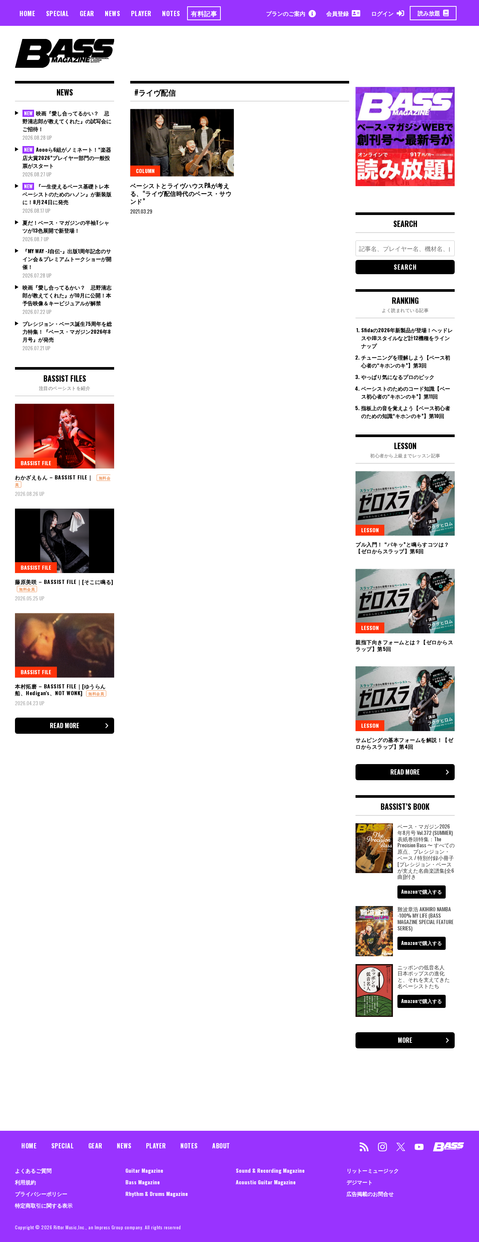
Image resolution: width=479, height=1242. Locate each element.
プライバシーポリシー (41, 1193)
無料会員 (27, 589)
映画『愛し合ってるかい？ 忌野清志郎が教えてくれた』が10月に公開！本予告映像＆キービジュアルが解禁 (67, 295)
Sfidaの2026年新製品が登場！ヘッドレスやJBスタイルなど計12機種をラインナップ (407, 337)
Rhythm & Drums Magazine (156, 1193)
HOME (27, 13)
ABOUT (221, 1145)
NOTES (171, 13)
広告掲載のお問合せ (370, 1193)
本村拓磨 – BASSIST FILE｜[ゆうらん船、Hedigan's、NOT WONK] (60, 689)
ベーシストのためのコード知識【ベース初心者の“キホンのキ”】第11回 (405, 392)
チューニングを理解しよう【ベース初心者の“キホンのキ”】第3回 (405, 361)
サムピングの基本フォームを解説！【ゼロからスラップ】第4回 (404, 743)
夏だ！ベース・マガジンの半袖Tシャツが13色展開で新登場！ (65, 226)
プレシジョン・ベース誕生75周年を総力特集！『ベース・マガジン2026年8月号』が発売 (67, 331)
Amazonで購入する (421, 891)
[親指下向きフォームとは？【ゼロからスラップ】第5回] (405, 601)
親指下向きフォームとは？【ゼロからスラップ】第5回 (404, 645)
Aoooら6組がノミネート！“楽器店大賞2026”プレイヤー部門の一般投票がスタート (66, 157)
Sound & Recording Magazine (270, 1170)
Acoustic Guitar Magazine (266, 1182)
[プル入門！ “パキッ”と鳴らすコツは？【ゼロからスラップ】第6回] (405, 503)
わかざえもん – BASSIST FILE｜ (54, 477)
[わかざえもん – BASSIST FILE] (64, 436)
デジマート (360, 1182)
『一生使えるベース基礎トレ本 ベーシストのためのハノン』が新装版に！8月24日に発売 (67, 194)
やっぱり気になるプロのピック (397, 377)
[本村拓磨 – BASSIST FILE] (64, 645)
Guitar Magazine (144, 1170)
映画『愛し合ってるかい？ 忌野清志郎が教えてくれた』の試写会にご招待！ (67, 121)
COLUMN (145, 171)
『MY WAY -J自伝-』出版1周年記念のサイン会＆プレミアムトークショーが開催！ (67, 258)
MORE (405, 1040)
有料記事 (204, 13)
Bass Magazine (142, 1182)
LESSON (370, 530)
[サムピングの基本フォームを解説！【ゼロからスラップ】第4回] (405, 698)
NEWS (112, 13)
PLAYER (141, 13)
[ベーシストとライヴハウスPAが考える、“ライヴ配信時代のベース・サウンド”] (182, 142)
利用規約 (25, 1182)
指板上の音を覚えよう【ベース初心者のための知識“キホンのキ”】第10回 (405, 411)
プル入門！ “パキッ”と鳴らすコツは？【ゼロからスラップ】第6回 (402, 547)
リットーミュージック (373, 1170)
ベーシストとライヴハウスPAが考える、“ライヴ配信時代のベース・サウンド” (181, 193)
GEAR (87, 13)
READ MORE (64, 725)
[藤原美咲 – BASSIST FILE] (64, 541)
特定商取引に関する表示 (44, 1205)
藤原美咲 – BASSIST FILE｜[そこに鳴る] (64, 581)
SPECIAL (57, 13)
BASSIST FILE (36, 463)
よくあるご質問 (33, 1170)
